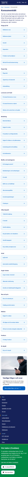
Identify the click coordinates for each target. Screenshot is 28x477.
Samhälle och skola (6, 408)
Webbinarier (5, 430)
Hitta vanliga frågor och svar (11, 388)
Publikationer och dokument (8, 427)
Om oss (4, 411)
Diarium (4, 424)
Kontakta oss (5, 439)
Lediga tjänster (5, 418)
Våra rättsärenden (6, 421)
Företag (4, 405)
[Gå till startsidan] (4, 2)
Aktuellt (4, 399)
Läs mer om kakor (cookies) (9, 462)
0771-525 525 (5, 436)
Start (2, 7)
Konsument (7, 7)
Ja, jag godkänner (9, 467)
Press (3, 442)
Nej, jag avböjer (9, 472)
